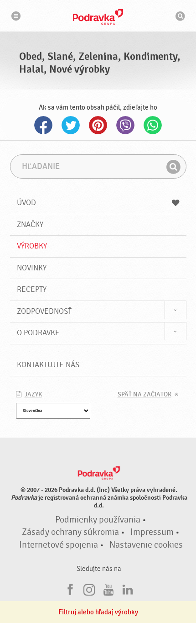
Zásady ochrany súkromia (70, 532)
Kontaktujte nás (48, 364)
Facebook (43, 125)
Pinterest (98, 125)
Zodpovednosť (44, 311)
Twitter (71, 125)
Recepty (31, 289)
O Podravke (38, 332)
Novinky (31, 268)
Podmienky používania (97, 520)
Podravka (98, 17)
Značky (30, 224)
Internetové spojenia (58, 545)
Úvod (26, 202)
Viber (125, 125)
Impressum (152, 532)
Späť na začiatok (144, 394)
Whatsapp (153, 125)
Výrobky (32, 246)
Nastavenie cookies (146, 545)
